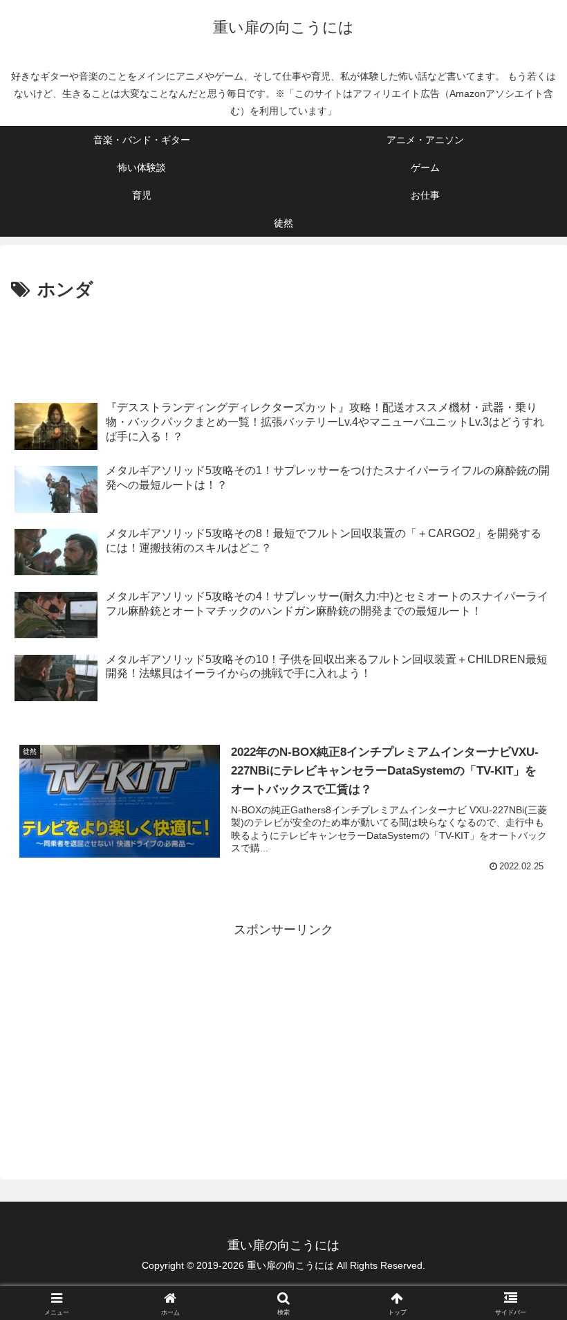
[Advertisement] (283, 344)
